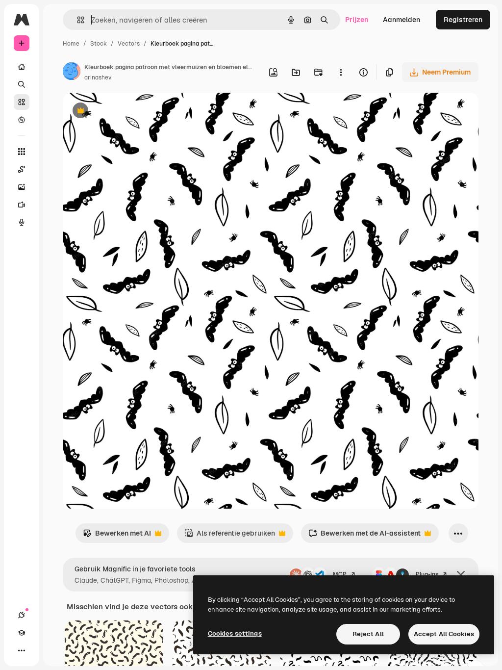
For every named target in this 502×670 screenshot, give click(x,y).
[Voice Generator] (21, 222)
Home (71, 44)
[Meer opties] (341, 72)
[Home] (21, 67)
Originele (127, 111)
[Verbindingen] (21, 615)
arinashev (97, 77)
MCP (340, 574)
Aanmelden (401, 19)
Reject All (368, 634)
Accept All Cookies (444, 634)
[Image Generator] (21, 187)
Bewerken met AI (117, 536)
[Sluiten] (461, 575)
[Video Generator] (21, 204)
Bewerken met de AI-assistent (364, 536)
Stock (98, 44)
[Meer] (21, 650)
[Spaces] (21, 169)
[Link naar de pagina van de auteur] (71, 72)
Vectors (129, 44)
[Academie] (21, 633)
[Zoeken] (21, 84)
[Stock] (21, 102)
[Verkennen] (21, 120)
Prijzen (356, 19)
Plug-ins (427, 574)
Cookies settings (235, 633)
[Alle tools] (21, 151)
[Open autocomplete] (76, 20)
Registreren (463, 19)
